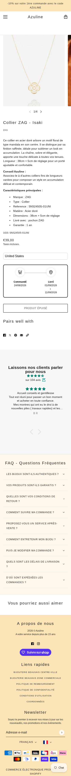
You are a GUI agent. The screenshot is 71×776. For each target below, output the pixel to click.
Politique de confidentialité (36, 690)
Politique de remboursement (35, 684)
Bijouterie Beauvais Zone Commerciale (35, 678)
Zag (5, 130)
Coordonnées (36, 702)
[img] (35, 376)
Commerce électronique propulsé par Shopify (35, 771)
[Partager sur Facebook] (4, 335)
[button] (27, 335)
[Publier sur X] (10, 335)
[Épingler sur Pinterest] (16, 335)
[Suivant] (41, 111)
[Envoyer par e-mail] (21, 335)
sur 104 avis (33, 379)
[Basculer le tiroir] (5, 16)
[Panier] (66, 17)
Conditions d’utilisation (35, 696)
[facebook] (33, 643)
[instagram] (38, 643)
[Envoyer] (61, 732)
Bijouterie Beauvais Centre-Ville (35, 672)
